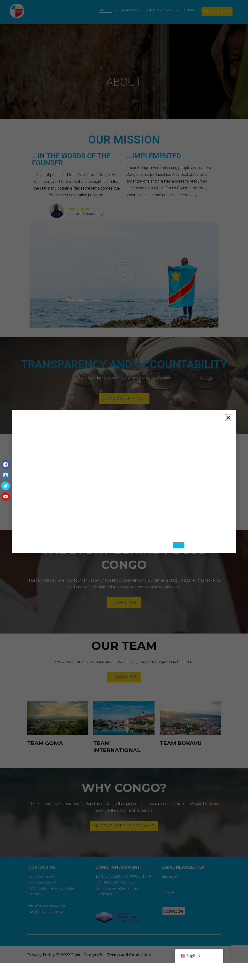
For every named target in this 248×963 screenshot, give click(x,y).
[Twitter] (5, 488)
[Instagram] (5, 477)
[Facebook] (5, 467)
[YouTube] (5, 499)
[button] (228, 414)
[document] (124, 481)
